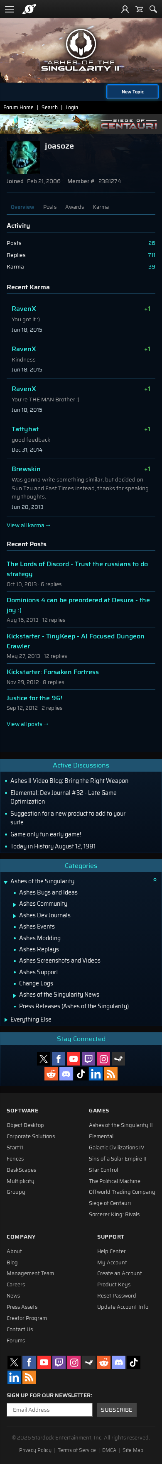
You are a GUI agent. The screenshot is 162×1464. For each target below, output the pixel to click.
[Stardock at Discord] (66, 1073)
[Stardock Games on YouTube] (73, 1058)
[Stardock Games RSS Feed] (110, 1073)
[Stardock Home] (29, 9)
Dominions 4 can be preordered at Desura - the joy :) (78, 605)
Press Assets (22, 1307)
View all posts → (28, 724)
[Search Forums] (153, 9)
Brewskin (26, 469)
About (14, 1251)
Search (50, 107)
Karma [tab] (101, 207)
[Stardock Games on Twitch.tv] (88, 1058)
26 (151, 243)
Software (22, 1110)
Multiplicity (20, 1181)
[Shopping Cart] (139, 9)
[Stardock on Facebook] (58, 1058)
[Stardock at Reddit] (51, 1073)
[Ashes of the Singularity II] (81, 50)
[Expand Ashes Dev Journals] (14, 916)
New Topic (133, 91)
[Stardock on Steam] (118, 1058)
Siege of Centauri (110, 1203)
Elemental (101, 1136)
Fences (15, 1159)
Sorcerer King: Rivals (114, 1214)
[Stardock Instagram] (103, 1058)
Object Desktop (25, 1125)
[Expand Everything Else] (6, 1020)
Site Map (133, 1450)
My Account (112, 1263)
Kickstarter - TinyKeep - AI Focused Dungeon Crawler (76, 641)
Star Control (103, 1170)
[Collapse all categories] (155, 879)
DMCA (109, 1450)
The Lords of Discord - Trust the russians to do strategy (77, 569)
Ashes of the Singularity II (121, 1125)
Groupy (16, 1192)
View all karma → (29, 525)
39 (151, 266)
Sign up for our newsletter (49, 1395)
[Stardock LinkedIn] (95, 1073)
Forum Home (18, 107)
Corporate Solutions (31, 1136)
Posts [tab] (49, 207)
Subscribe (116, 1409)
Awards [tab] (74, 207)
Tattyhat (25, 429)
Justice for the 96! (34, 698)
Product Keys (113, 1285)
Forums (16, 1341)
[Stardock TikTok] (81, 1073)
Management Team (30, 1273)
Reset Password (116, 1296)
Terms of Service (77, 1450)
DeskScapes (21, 1170)
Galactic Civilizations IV (117, 1148)
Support (111, 1236)
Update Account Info (122, 1307)
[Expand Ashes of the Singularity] (5, 882)
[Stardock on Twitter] (43, 1058)
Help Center (111, 1251)
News (13, 1296)
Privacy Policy (35, 1450)
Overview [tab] (22, 207)
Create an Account (119, 1273)
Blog (12, 1263)
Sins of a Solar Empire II (118, 1159)
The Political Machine (114, 1181)
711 (151, 255)
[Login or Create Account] (125, 9)
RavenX (24, 308)
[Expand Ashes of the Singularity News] (14, 996)
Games (99, 1110)
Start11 (15, 1148)
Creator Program (27, 1318)
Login (72, 107)
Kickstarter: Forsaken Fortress (53, 672)
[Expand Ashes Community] (14, 905)
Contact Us (20, 1329)
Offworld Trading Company (122, 1192)
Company (21, 1236)
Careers (16, 1285)
